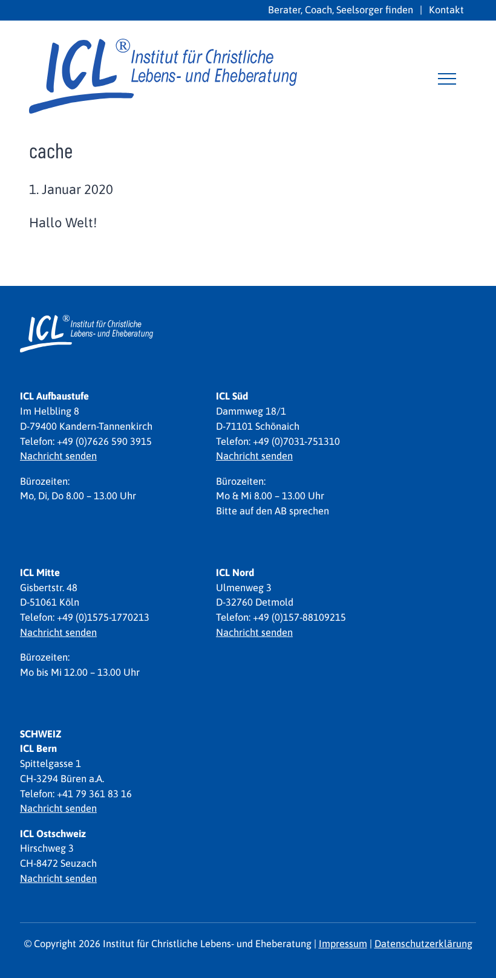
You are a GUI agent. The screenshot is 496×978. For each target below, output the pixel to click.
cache (51, 150)
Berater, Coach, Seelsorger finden (340, 9)
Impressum (343, 943)
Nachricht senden (58, 455)
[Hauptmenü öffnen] (447, 79)
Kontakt (446, 9)
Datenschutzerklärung (423, 943)
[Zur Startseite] (163, 74)
